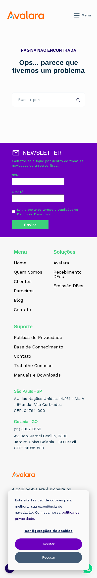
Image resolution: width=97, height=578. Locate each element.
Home (20, 263)
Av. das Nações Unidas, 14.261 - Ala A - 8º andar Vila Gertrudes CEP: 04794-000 (49, 404)
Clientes (23, 282)
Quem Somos (28, 272)
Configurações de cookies (49, 531)
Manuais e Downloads (37, 375)
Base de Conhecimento (38, 347)
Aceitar (48, 544)
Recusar (48, 557)
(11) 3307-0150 (27, 429)
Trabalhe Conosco (33, 366)
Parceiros (24, 291)
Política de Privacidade (34, 214)
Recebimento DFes (67, 274)
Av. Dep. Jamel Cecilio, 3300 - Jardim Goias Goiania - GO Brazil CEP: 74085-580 (45, 442)
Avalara (61, 263)
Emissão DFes (68, 286)
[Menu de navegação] (87, 15)
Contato (22, 310)
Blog (18, 300)
